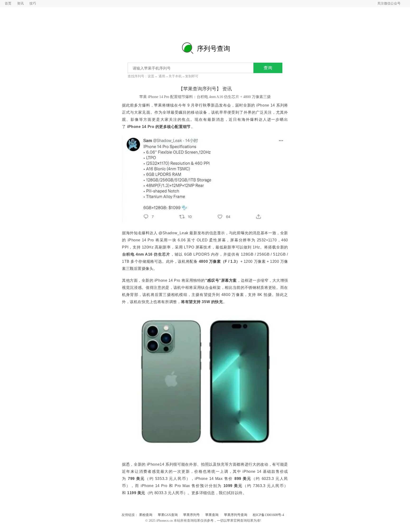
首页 (8, 3)
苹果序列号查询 (235, 515)
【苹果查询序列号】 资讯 (205, 88)
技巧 (32, 3)
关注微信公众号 (389, 3)
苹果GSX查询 (168, 515)
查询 (268, 68)
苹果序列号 (191, 515)
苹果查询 (212, 515)
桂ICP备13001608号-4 (268, 515)
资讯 (20, 3)
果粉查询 (145, 515)
